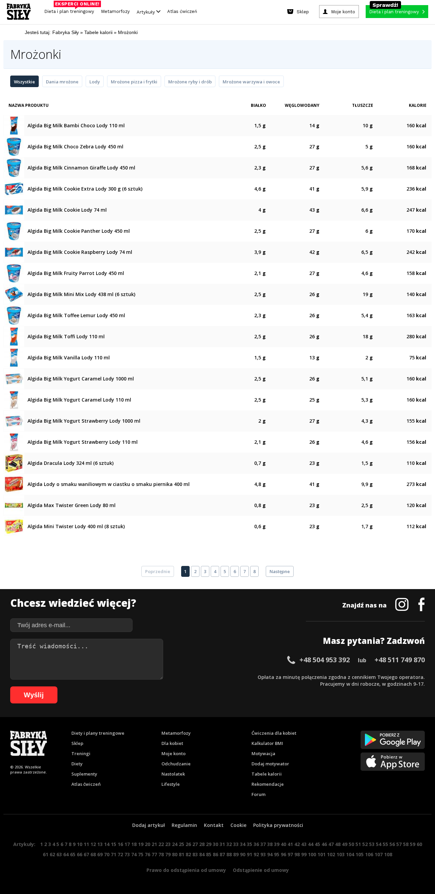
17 (127, 844)
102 (331, 854)
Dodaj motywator (270, 764)
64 (66, 854)
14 (106, 844)
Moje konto (173, 753)
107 (379, 854)
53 (372, 844)
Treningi (80, 753)
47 (331, 844)
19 (140, 844)
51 (358, 844)
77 (154, 854)
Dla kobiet (172, 743)
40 (283, 844)
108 (388, 854)
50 (351, 844)
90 (242, 854)
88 (229, 854)
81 (181, 854)
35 (249, 844)
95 (276, 854)
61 (45, 854)
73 (127, 854)
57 (399, 844)
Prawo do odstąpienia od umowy (186, 870)
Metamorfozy (115, 11)
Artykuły (146, 11)
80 (174, 854)
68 (93, 854)
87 (222, 854)
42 (297, 844)
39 (276, 844)
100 (312, 854)
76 (147, 854)
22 (161, 844)
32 (229, 844)
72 (120, 854)
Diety (77, 764)
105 (359, 854)
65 (72, 854)
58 (405, 844)
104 (350, 854)
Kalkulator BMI (267, 743)
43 (304, 844)
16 (120, 844)
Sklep (77, 743)
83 (195, 854)
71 (113, 854)
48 (338, 844)
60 (419, 844)
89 (236, 854)
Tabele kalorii (266, 774)
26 (188, 844)
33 (236, 844)
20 (147, 844)
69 (100, 854)
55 (385, 844)
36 (256, 844)
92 (256, 854)
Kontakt (214, 825)
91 (249, 854)
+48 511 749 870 (400, 659)
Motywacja (263, 753)
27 (195, 844)
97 (290, 854)
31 (222, 844)
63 (59, 854)
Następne (279, 571)
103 (340, 854)
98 (297, 854)
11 (86, 844)
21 (154, 844)
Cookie (238, 825)
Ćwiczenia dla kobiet (273, 733)
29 (208, 844)
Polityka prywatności (278, 825)
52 (365, 844)
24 (174, 844)
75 (140, 854)
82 (188, 854)
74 (134, 854)
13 (100, 844)
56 (392, 844)
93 (263, 854)
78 (161, 854)
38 (270, 844)
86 (215, 854)
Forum (258, 794)
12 (93, 844)
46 (324, 844)
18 (134, 844)
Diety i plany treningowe (97, 733)
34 (242, 844)
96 (283, 854)
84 (202, 854)
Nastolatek (173, 774)
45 (317, 844)
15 (113, 844)
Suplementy (84, 774)
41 (290, 844)
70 (106, 854)
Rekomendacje (267, 784)
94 (270, 854)
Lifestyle (170, 784)
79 (168, 854)
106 (369, 854)
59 (412, 844)
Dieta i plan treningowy (71, 9)
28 (202, 844)
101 (321, 854)
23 (168, 844)
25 (181, 844)
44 (310, 844)
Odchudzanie (176, 764)
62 (52, 854)
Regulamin (184, 825)
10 (79, 844)
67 (86, 854)
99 (304, 854)
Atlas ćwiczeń (182, 11)
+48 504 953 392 (324, 659)
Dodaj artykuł (148, 825)
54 (378, 844)
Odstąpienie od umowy (261, 870)
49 (344, 844)
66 (79, 854)
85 (208, 854)
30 (215, 844)
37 (263, 844)
